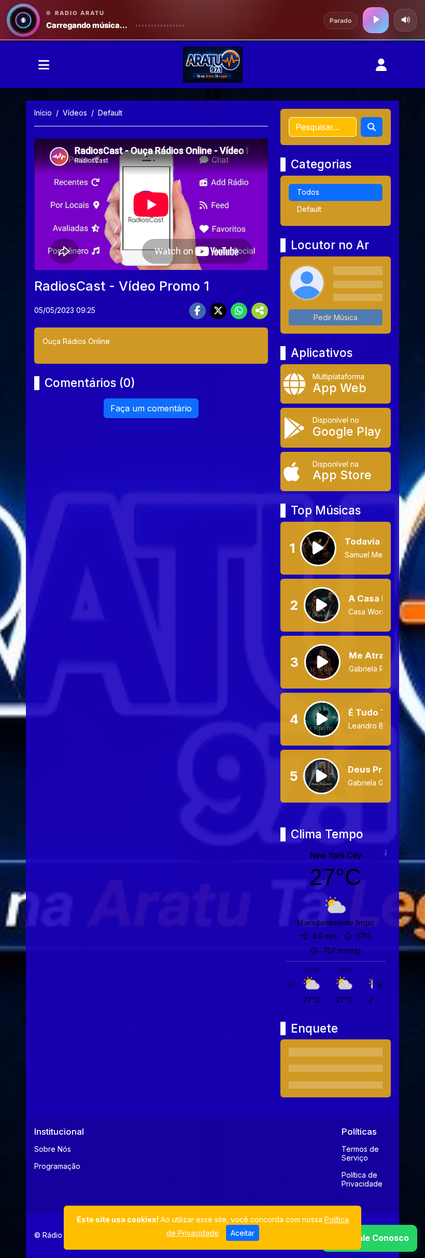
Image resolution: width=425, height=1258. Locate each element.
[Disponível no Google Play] (335, 427)
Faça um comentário (151, 408)
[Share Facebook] (197, 311)
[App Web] (335, 384)
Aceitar (242, 1232)
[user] (381, 64)
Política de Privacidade (362, 1179)
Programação (57, 1166)
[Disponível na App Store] (335, 471)
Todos (308, 192)
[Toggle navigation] (43, 64)
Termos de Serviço (360, 1153)
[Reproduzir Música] (318, 548)
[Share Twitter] (218, 311)
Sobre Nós (52, 1149)
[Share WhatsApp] (239, 311)
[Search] (371, 127)
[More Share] (259, 311)
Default (309, 209)
